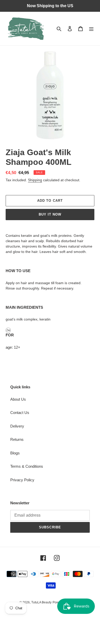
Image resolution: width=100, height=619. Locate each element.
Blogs (15, 453)
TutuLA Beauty (41, 602)
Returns (17, 439)
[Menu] (91, 28)
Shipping (35, 180)
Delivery (17, 426)
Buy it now (50, 214)
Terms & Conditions (26, 466)
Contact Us (19, 412)
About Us (18, 399)
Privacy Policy (22, 480)
